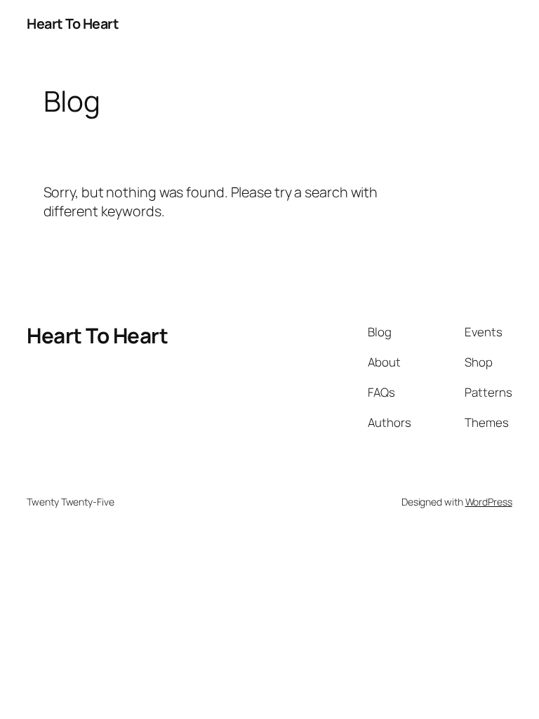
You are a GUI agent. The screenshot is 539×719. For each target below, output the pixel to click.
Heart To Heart (73, 23)
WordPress (488, 501)
